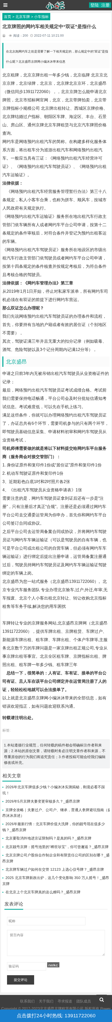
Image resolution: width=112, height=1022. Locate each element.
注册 (105, 5)
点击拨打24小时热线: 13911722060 (56, 1015)
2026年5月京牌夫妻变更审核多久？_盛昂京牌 (42, 801)
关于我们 (46, 1001)
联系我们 (27, 1001)
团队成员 (83, 1001)
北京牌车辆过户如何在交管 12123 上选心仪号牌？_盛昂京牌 (54, 869)
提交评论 (20, 980)
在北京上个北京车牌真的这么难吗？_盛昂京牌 (42, 892)
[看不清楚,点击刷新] (53, 964)
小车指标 (41, 17)
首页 (7, 17)
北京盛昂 (16, 361)
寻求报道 (65, 1001)
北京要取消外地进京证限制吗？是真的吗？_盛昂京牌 (48, 838)
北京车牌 (22, 17)
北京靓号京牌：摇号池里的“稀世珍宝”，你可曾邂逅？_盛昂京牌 (57, 847)
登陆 (94, 5)
